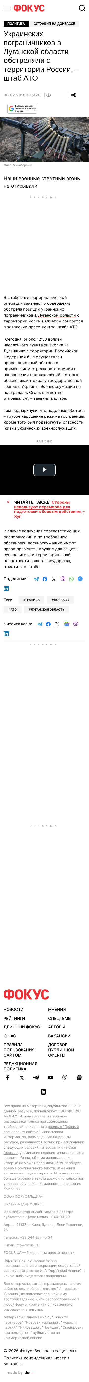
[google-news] (79, 1077)
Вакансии (59, 1035)
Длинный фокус (22, 1026)
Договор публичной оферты (61, 1050)
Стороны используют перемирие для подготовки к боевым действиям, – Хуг (49, 509)
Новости (13, 1009)
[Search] (82, 8)
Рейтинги (14, 1018)
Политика (16, 24)
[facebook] (7, 1077)
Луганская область (47, 609)
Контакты (13, 1363)
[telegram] (36, 1077)
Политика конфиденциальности (35, 1357)
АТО (14, 609)
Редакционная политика (20, 1066)
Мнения (57, 1009)
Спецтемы (59, 1018)
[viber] (65, 1077)
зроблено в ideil (19, 1373)
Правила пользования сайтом (19, 1050)
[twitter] (22, 1077)
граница (32, 600)
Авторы (56, 1026)
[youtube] (50, 1077)
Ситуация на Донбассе (54, 24)
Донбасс (61, 600)
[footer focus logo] (26, 994)
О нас (10, 1035)
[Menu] (7, 8)
